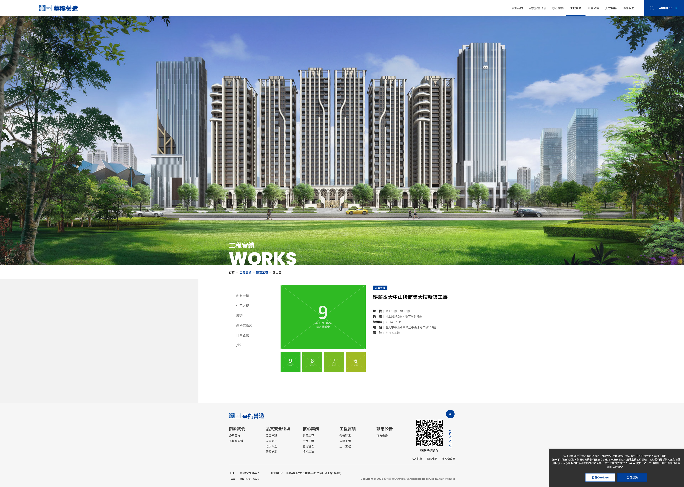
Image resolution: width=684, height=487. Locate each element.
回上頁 (277, 272)
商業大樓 (242, 296)
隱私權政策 (448, 459)
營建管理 (308, 446)
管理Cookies (600, 477)
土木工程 (308, 441)
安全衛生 (271, 441)
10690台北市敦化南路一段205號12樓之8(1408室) (305, 473)
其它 (239, 345)
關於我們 (517, 8)
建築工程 (308, 435)
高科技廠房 (244, 325)
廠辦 (239, 315)
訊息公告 (593, 8)
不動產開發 (236, 441)
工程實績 (575, 8)
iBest (451, 478)
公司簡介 (234, 435)
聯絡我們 (628, 8)
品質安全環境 (537, 8)
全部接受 (632, 477)
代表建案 (345, 435)
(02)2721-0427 (244, 473)
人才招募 (611, 8)
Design (439, 478)
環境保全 (271, 446)
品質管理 (271, 435)
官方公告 (382, 435)
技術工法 (308, 451)
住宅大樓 (242, 305)
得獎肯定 (271, 451)
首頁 (232, 272)
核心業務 (558, 8)
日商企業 (242, 335)
